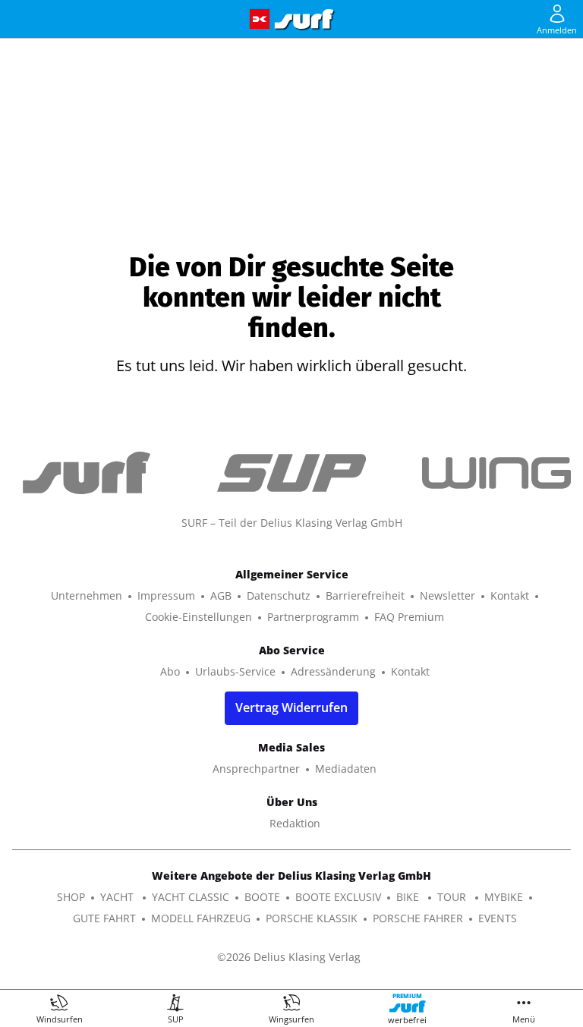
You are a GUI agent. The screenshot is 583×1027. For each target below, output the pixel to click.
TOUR (453, 897)
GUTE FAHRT (104, 918)
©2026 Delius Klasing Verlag (289, 957)
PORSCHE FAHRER (418, 918)
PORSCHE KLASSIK (312, 918)
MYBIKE (503, 897)
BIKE (409, 897)
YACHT (118, 897)
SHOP (71, 897)
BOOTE (262, 897)
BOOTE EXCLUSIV (338, 897)
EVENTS (497, 918)
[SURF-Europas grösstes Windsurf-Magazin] (304, 19)
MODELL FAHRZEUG (201, 918)
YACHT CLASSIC (190, 897)
